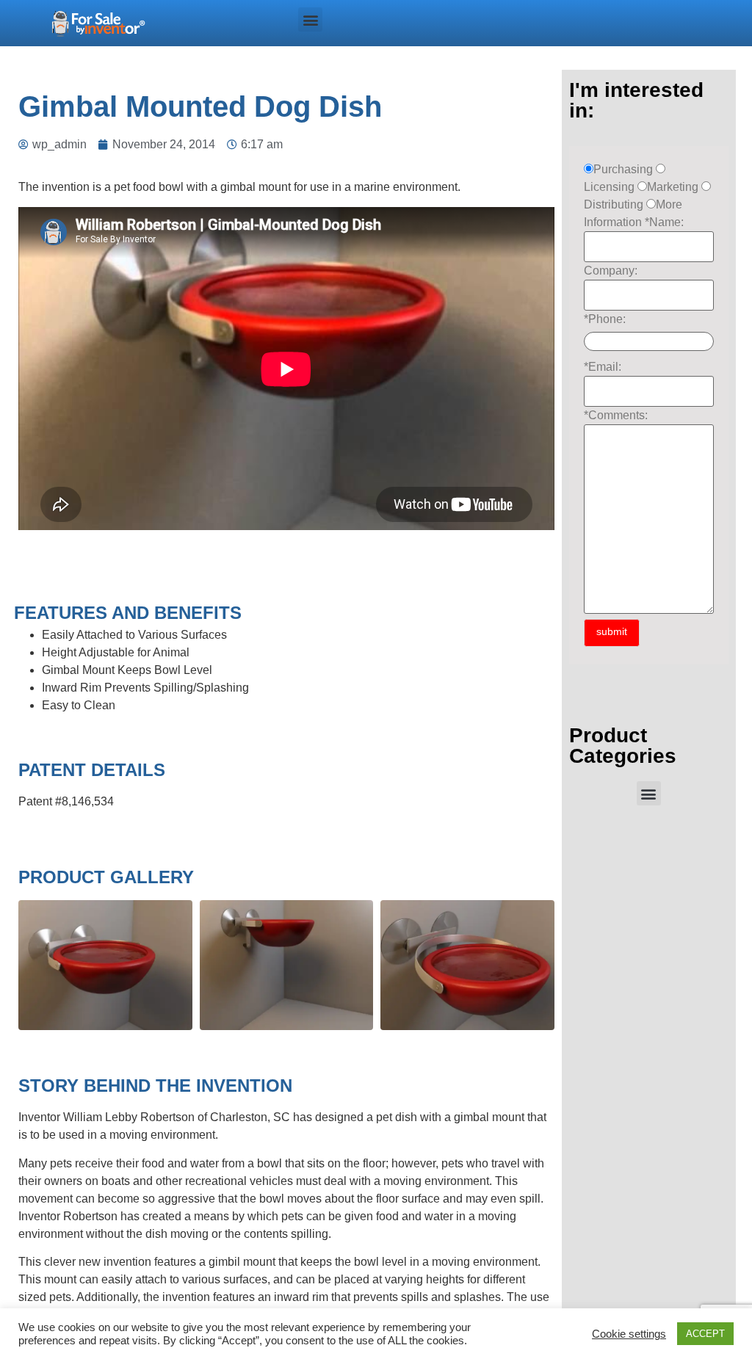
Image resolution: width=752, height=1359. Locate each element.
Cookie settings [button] (629, 1334)
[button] (310, 19)
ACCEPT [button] (705, 1333)
